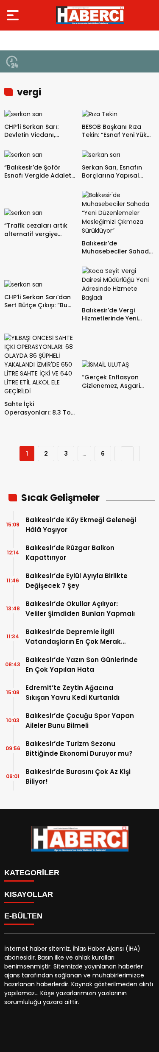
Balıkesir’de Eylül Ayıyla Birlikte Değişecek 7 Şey (76, 580)
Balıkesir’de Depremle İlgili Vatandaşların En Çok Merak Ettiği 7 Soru (73, 636)
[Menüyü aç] (13, 15)
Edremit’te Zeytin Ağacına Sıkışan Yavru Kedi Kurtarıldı (72, 692)
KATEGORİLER (31, 872)
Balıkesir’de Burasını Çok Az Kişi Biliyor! (78, 776)
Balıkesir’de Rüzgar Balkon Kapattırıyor (69, 552)
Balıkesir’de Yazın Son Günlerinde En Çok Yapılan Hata (81, 664)
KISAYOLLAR (28, 894)
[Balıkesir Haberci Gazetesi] (90, 15)
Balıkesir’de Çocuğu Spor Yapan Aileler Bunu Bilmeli (79, 720)
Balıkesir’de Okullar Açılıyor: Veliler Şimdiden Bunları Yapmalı (80, 608)
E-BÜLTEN (23, 916)
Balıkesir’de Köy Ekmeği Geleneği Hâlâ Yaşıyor (80, 524)
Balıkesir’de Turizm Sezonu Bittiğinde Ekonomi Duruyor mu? (79, 748)
